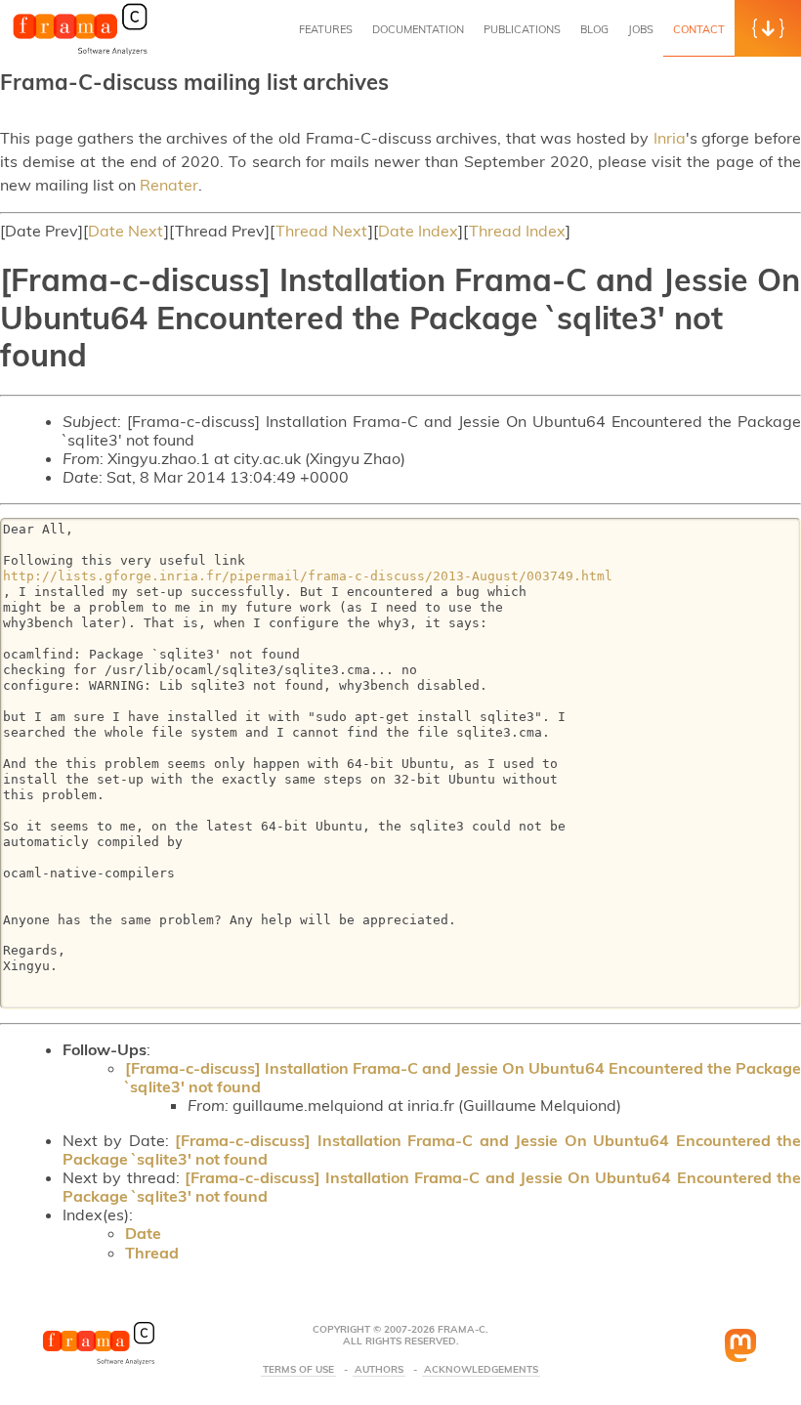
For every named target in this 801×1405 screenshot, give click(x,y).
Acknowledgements (481, 1370)
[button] (768, 28)
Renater (169, 184)
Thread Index (517, 230)
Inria (669, 138)
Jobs (640, 29)
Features (326, 29)
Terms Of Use (298, 1370)
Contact (699, 29)
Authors (379, 1370)
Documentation (418, 29)
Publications (522, 29)
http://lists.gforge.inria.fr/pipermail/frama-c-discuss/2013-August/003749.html (307, 576)
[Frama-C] (80, 53)
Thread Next (321, 230)
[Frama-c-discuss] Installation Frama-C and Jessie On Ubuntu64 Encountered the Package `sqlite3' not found (463, 1077)
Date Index (418, 230)
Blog (594, 29)
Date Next (126, 230)
